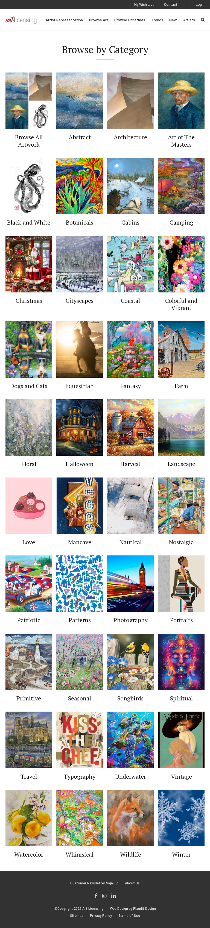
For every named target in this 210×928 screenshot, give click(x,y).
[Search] (203, 19)
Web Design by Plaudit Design (133, 908)
